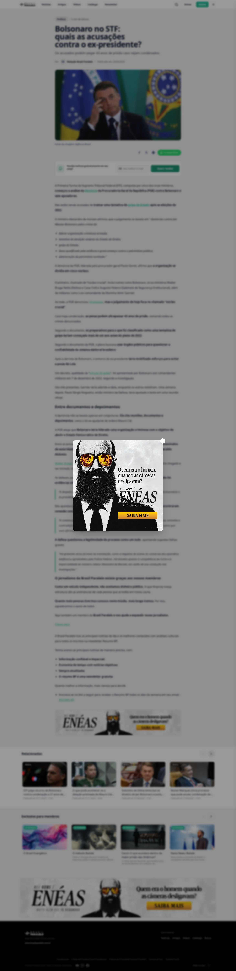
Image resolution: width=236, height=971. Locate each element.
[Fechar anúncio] (162, 441)
